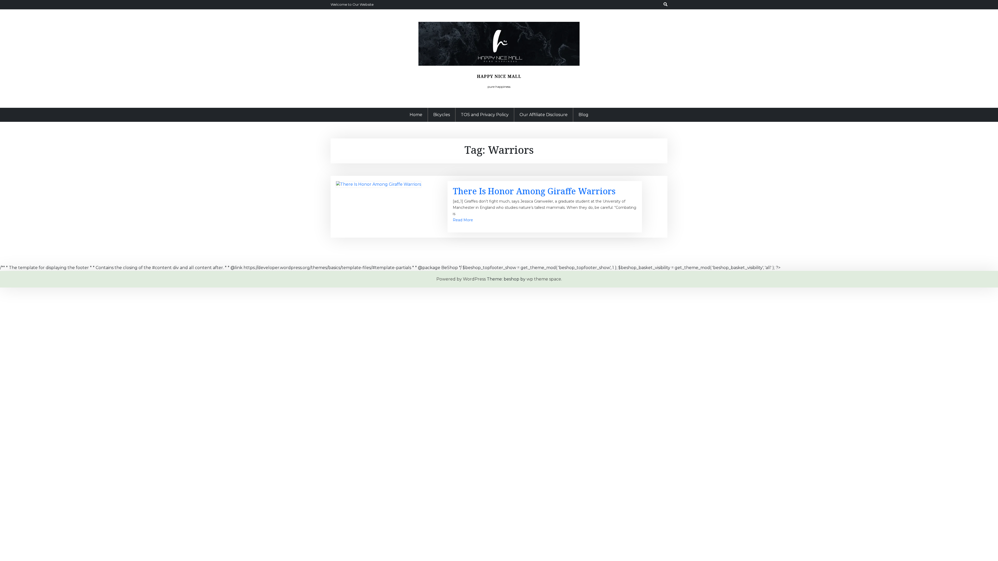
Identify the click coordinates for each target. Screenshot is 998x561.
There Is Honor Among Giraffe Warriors (534, 191)
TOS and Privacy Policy (485, 114)
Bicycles (441, 114)
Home (416, 114)
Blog (583, 114)
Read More (463, 220)
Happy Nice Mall (499, 76)
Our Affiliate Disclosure (544, 114)
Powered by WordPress (461, 279)
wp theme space (544, 279)
